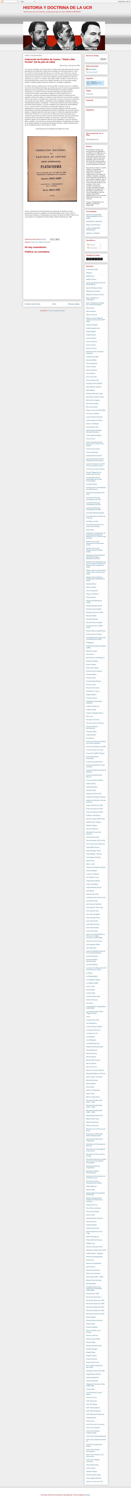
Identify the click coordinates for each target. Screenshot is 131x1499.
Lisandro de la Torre (92, 1020)
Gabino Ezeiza (91, 783)
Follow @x (89, 94)
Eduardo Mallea (91, 616)
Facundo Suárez (91, 698)
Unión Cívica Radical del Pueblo (40, 242)
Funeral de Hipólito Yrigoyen (95, 753)
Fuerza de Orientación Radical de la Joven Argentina (96, 742)
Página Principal (91, 1225)
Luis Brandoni (90, 1037)
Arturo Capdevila (91, 363)
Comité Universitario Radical (95, 469)
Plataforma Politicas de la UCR (96, 1250)
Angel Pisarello (91, 335)
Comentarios (93, 248)
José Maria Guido (92, 901)
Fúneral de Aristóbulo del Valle (96, 746)
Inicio (54, 304)
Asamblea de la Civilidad (94, 383)
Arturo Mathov (90, 373)
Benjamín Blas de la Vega (94, 393)
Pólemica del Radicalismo (94, 1256)
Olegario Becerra (91, 1205)
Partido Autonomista (92, 1228)
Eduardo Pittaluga (92, 619)
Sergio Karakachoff (92, 1377)
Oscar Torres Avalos (92, 1211)
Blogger (87, 1495)
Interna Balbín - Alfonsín (94, 854)
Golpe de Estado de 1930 (94, 805)
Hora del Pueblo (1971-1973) (95, 840)
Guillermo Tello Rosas (93, 815)
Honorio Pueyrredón (92, 837)
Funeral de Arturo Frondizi (94, 750)
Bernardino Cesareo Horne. (95, 397)
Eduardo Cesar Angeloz (94, 609)
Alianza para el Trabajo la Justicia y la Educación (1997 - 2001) (96, 319)
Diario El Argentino (92, 590)
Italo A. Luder (90, 864)
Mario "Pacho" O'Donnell (94, 1077)
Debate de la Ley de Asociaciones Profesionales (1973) (95, 543)
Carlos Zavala (90, 439)
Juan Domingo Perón (93, 917)
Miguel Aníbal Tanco (92, 1119)
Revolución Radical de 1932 (95, 1310)
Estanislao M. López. (93, 691)
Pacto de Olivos (91, 1221)
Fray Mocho (90, 738)
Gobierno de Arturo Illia (93, 793)
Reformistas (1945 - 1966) (94, 1277)
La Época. (89, 973)
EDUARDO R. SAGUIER (94, 221)
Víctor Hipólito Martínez (93, 1478)
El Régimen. (90, 642)
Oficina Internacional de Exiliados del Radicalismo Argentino (94, 1199)
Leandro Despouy (92, 1000)
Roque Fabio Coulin (92, 1362)
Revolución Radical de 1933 (95, 1314)
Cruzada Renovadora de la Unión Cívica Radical (95, 525)
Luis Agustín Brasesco (93, 1030)
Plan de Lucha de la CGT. (94, 1246)
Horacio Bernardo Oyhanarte (95, 844)
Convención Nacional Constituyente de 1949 (93, 498)
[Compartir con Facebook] (57, 239)
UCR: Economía (91, 1397)
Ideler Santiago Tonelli (93, 850)
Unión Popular (90, 1468)
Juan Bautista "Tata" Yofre (94, 907)
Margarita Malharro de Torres (95, 1073)
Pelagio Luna (90, 1243)
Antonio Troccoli (91, 348)
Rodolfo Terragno (91, 1349)
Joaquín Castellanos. (93, 874)
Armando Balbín (91, 360)
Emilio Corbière (91, 664)
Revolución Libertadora (93, 1297)
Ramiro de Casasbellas (93, 1263)
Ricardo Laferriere (92, 1335)
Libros (88, 1016)
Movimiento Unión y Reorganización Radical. (94, 1182)
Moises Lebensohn (92, 1125)
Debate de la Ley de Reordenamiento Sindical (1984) (94, 550)
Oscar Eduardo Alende (93, 1208)
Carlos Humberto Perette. (94, 417)
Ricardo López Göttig (93, 1339)
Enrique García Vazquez (94, 671)
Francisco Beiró (91, 731)
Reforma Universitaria (93, 1273)
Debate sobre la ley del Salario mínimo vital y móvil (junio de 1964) (96, 572)
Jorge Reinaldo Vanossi (93, 887)
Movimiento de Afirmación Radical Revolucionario (94, 1134)
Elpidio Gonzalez (91, 651)
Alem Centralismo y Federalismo (92, 298)
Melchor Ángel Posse (93, 1097)
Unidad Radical (91, 1417)
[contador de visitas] (94, 260)
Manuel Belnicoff (91, 1050)
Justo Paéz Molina (92, 956)
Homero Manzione (92, 829)
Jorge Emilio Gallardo (93, 881)
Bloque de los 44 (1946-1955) (96, 410)
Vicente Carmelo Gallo (93, 1475)
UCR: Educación (91, 1401)
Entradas (92, 244)
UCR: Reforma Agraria (93, 1411)
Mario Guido (90, 1087)
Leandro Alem (90, 993)
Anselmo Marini (91, 338)
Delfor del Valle (91, 587)
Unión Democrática (92, 1465)
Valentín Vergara (91, 1471)
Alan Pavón (92, 69)
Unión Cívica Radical (93, 1427)
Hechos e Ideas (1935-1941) (95, 819)
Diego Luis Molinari (92, 594)
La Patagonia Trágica (93, 979)
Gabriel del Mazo (91, 787)
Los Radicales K (91, 1023)
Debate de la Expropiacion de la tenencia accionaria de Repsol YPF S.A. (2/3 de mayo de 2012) (96, 535)
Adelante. (89, 273)
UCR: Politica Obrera (93, 1407)
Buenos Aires (94, 84)
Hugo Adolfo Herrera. (93, 847)
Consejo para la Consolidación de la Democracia (96, 488)
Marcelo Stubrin (91, 1063)
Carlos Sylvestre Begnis (94, 435)
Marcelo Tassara (91, 1067)
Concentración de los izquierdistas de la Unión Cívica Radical (94, 479)
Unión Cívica (90, 1421)
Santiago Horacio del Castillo (95, 1371)
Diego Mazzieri (91, 597)
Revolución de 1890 (92, 1293)
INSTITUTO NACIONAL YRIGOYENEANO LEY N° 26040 (94, 216)
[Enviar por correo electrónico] (51, 239)
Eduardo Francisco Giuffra (94, 612)
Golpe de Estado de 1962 (94, 808)
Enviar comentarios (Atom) (56, 310)
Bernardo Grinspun (92, 403)
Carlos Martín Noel (92, 427)
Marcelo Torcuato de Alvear (95, 1070)
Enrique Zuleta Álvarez (93, 681)
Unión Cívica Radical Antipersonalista (93, 1432)
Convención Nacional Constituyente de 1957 (93, 503)
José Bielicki (90, 891)
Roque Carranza (91, 1359)
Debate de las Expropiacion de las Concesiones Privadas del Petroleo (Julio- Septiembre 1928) (96, 564)
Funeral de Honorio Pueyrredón (92, 757)
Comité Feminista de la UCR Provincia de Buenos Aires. (95, 464)
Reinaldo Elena (91, 1283)
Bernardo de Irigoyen (93, 400)
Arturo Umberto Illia (92, 380)
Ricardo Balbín (91, 1317)
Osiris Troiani (90, 1215)
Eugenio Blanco (91, 694)
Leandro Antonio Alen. (93, 996)
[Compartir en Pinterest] (59, 239)
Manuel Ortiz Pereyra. (93, 1060)
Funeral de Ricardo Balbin (94, 780)
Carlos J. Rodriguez (92, 423)
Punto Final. (90, 1260)
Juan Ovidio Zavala (92, 927)
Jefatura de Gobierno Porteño (96, 867)
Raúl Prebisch (90, 1267)
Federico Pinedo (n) (92, 706)
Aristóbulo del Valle (92, 356)
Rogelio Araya (90, 1352)
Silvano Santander (92, 1381)
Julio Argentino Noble (93, 944)
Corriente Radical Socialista (95, 513)
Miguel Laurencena (92, 1122)
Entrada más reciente (32, 304)
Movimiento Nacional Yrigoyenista (93, 1167)
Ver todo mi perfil (91, 72)
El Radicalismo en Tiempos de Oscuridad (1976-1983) (96, 638)
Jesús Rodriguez (91, 870)
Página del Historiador (93, 225)
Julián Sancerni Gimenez (94, 941)
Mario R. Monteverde (93, 1090)
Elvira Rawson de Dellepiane (95, 657)
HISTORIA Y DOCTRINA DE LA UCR (57, 7)
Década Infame (91, 584)
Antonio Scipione (91, 341)
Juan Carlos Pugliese (93, 914)
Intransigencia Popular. (93, 857)
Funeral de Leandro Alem (94, 762)
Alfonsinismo (90, 308)
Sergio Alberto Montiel (93, 1374)
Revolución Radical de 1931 (95, 1307)
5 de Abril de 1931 (92, 269)
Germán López (91, 790)
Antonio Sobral (91, 345)
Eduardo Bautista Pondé (94, 606)
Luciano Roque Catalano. (94, 1026)
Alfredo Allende (91, 311)
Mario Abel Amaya (92, 1080)
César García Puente (93, 449)
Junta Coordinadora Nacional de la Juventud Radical (95, 952)
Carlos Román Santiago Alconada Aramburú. (94, 431)
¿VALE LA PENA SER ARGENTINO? (93, 229)
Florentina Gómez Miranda (95, 723)
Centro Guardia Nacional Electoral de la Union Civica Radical (95, 443)
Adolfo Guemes (91, 279)
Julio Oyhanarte (91, 948)
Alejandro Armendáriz (93, 291)
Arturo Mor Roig (91, 377)
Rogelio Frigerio (91, 1355)
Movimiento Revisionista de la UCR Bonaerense (95, 1177)
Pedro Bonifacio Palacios (94, 1240)
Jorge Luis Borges (92, 884)
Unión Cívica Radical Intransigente (93, 1450)
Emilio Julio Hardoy (92, 668)
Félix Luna (89, 716)
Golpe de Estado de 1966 (94, 812)
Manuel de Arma (91, 1053)
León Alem (89, 1003)
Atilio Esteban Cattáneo (93, 387)
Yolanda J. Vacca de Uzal (94, 1481)
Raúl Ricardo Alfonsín (93, 1270)
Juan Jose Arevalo (92, 921)
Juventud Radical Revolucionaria (91, 960)
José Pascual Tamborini (94, 904)
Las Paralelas (90, 990)
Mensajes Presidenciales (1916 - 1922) (94, 1101)
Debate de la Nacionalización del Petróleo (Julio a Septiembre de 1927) (95, 556)
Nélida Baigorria (91, 1186)
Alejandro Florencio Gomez (95, 294)
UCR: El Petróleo (91, 1404)
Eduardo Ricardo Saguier (94, 622)
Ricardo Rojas (90, 1342)
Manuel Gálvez (91, 1057)
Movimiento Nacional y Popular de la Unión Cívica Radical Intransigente (96, 1160)
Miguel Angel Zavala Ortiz (94, 1115)
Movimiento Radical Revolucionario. (92, 1172)
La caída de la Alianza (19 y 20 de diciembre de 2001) (96, 968)
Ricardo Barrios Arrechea (94, 1320)
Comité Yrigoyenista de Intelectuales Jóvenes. (93, 473)
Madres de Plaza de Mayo (94, 1047)
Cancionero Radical (92, 413)
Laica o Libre (90, 986)
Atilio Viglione (90, 390)
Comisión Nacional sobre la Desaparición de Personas (95, 459)
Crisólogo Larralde (92, 521)
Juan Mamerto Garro (93, 924)
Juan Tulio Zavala (92, 931)
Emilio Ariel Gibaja (92, 661)
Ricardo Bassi (90, 1324)
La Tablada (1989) (92, 983)
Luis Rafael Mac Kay (92, 1043)
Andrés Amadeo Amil (93, 328)
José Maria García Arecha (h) (95, 897)
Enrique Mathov (91, 674)
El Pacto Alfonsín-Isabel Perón (96, 631)
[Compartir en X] (55, 239)
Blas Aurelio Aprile (92, 407)
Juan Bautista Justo (92, 911)
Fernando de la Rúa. (93, 719)
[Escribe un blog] (53, 239)
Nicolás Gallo (90, 1189)
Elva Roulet (90, 654)
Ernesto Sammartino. (93, 688)
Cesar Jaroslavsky (92, 452)
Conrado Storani (91, 484)
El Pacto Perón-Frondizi (94, 634)
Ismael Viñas (90, 860)
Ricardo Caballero (92, 1327)
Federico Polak (91, 709)
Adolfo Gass (90, 276)
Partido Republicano (92, 1236)
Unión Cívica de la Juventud (95, 1424)
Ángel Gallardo (91, 331)
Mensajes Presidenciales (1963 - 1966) (94, 1106)
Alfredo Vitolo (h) (91, 315)
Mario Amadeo (91, 1083)
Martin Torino (90, 1093)
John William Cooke (92, 877)
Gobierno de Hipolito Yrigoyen (96, 797)
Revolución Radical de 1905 (95, 1303)
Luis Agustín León (92, 1033)
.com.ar (96, 83)
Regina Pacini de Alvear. (94, 1280)
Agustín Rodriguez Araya (94, 288)
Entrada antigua (74, 304)
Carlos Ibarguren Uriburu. (94, 420)
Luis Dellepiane (91, 1040)
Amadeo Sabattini (92, 325)
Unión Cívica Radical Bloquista (96, 1436)
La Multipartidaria (91, 976)
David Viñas (90, 529)
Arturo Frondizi (91, 366)
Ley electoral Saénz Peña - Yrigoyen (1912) (95, 1012)
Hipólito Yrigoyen (91, 825)
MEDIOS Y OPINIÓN (93, 233)
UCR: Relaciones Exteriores (95, 1414)
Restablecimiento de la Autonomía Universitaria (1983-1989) (94, 1288)
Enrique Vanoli (90, 678)
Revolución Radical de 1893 (95, 1300)
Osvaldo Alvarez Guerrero (94, 1218)
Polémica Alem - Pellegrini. (94, 1253)
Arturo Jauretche (91, 370)
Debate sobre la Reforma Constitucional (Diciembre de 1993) (95, 578)
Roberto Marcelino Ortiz (94, 1345)
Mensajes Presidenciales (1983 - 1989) (94, 1111)
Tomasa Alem (90, 1389)
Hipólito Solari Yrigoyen (93, 822)
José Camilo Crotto (92, 894)
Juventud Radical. (92, 964)
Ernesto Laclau (91, 684)
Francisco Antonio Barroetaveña (92, 727)
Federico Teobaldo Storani (94, 713)
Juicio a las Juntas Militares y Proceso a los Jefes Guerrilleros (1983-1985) (95, 936)
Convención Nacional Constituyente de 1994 (93, 508)
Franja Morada (91, 735)
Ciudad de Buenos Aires (94, 455)
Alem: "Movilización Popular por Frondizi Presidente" (95, 304)
